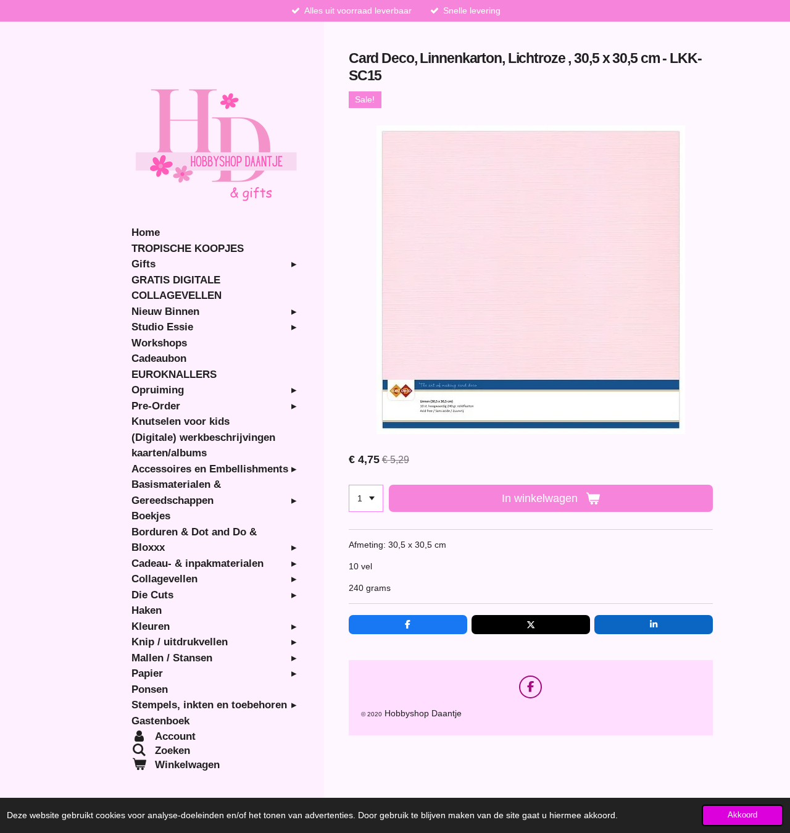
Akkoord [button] (742, 815)
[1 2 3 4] (366, 498)
